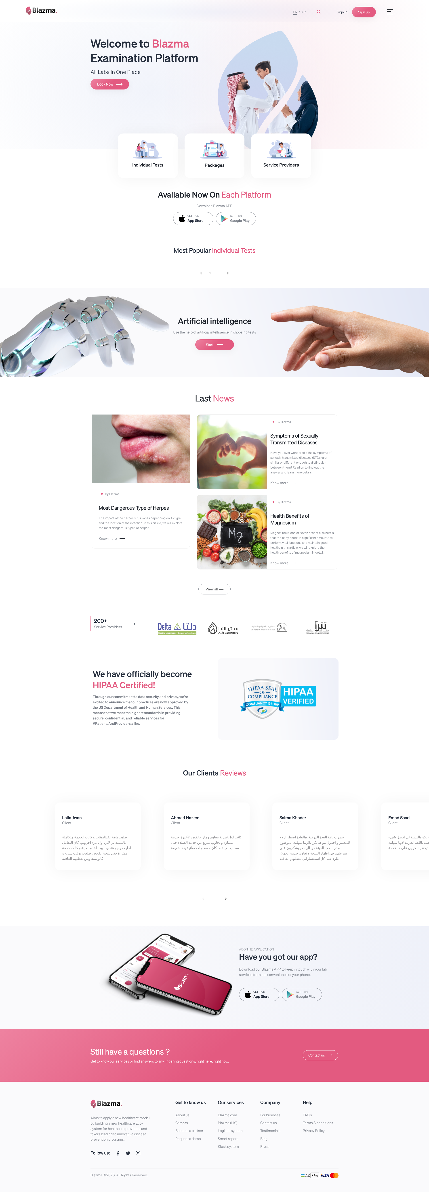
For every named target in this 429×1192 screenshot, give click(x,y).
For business (270, 1115)
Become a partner (189, 1130)
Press (264, 1146)
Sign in (342, 12)
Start (214, 344)
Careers (181, 1122)
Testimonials (270, 1130)
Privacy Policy (314, 1130)
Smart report (228, 1138)
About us (182, 1115)
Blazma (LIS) (227, 1122)
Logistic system (230, 1130)
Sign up (364, 12)
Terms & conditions (318, 1122)
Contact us (320, 1055)
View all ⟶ (215, 589)
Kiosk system (228, 1146)
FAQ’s (307, 1115)
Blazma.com (227, 1115)
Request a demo (188, 1138)
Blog (263, 1138)
